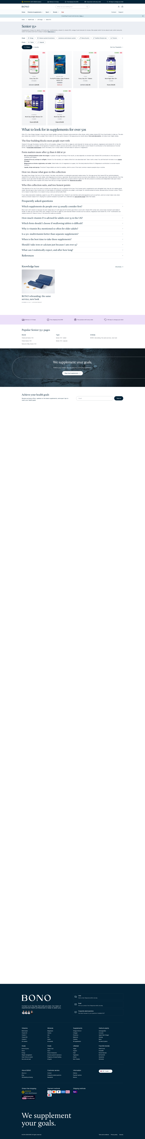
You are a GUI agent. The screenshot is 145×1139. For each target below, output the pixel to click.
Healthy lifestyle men (101, 38)
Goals (24, 1046)
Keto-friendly (76, 1059)
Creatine (75, 1039)
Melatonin (75, 1037)
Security (121, 1134)
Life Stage (39, 19)
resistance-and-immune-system (67, 38)
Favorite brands (104, 1046)
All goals (49, 1059)
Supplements (77, 1028)
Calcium (49, 1033)
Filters (28, 47)
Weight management (27, 1055)
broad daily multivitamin (34, 147)
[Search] (87, 7)
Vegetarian (76, 1055)
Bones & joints (85, 38)
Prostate (115, 38)
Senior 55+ (48, 19)
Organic (75, 1050)
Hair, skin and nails (26, 1059)
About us (24, 1073)
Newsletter (50, 1077)
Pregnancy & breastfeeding (54, 1057)
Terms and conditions (104, 1134)
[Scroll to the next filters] (122, 38)
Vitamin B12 (24, 1037)
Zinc (48, 1035)
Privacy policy (114, 1134)
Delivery (75, 1073)
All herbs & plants (103, 1041)
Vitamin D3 (24, 1033)
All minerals (50, 1041)
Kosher (75, 1057)
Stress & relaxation (52, 1052)
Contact (113, 12)
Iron (48, 1037)
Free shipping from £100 (72, 1)
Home (23, 12)
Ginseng (101, 1037)
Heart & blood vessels (27, 1057)
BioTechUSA (102, 1055)
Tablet (32, 42)
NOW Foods (102, 1048)
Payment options (77, 1075)
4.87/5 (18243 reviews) (35, 1)
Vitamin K (24, 1039)
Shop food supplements (71, 373)
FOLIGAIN (101, 1050)
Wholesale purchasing (27, 1077)
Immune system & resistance (47, 38)
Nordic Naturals (103, 1052)
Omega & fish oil (77, 1030)
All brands (101, 1059)
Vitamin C (24, 1035)
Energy (31, 38)
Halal (74, 1052)
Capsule (42, 42)
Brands (55, 12)
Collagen (75, 1033)
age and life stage (80, 196)
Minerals (50, 1028)
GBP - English (105, 1071)
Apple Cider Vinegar (104, 1035)
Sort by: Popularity (115, 47)
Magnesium (50, 1030)
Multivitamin (25, 1030)
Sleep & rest (50, 1048)
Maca (100, 1039)
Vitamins (25, 1028)
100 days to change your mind (116, 1)
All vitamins (24, 1041)
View (81, 16)
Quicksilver (101, 1057)
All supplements (77, 1041)
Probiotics (75, 1035)
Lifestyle (76, 1046)
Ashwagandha (102, 1030)
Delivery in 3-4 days (54, 1)
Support (121, 12)
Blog (23, 1075)
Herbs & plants (104, 1028)
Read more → (51, 31)
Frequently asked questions (54, 1075)
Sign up (119, 398)
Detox (23, 1050)
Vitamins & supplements (34, 12)
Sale (62, 12)
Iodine (48, 1039)
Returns (75, 1077)
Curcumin (101, 1033)
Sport (47, 12)
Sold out (59, 85)
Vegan (74, 1048)
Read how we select (76, 180)
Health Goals (31, 19)
